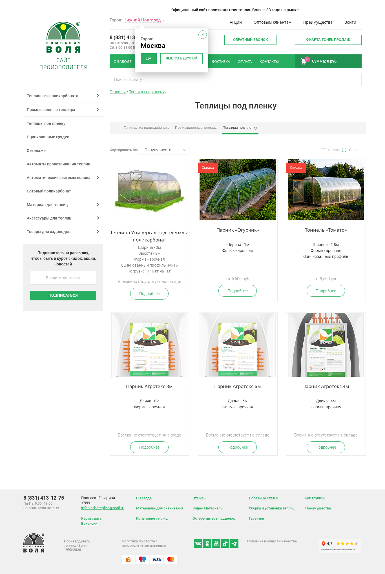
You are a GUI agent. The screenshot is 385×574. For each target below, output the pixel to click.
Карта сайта (91, 518)
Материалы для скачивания (159, 508)
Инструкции (315, 498)
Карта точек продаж (329, 39)
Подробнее (149, 293)
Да (148, 58)
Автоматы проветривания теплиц (58, 164)
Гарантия (256, 518)
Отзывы (199, 498)
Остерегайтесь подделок (214, 518)
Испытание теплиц (152, 518)
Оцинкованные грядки (48, 137)
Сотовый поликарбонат (49, 191)
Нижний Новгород (142, 20)
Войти (350, 22)
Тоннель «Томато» (326, 230)
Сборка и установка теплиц (272, 508)
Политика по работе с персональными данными (144, 543)
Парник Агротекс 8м (149, 386)
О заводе (144, 498)
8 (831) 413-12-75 (130, 37)
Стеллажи (36, 150)
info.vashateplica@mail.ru (102, 507)
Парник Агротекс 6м (237, 386)
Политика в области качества (272, 541)
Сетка (353, 150)
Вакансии (89, 523)
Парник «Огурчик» (237, 230)
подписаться (63, 295)
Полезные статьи (263, 498)
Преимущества (318, 22)
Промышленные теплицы (196, 127)
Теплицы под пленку (147, 92)
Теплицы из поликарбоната (146, 127)
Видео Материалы (208, 508)
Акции (236, 22)
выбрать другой (181, 58)
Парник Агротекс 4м (325, 386)
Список (334, 150)
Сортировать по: (124, 150)
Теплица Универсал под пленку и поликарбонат (149, 236)
